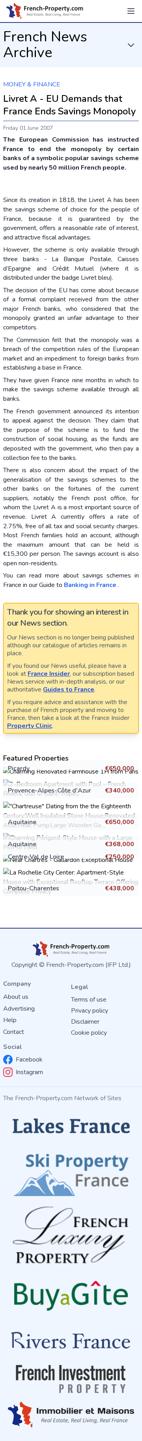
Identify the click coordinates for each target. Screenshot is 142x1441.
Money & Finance (31, 84)
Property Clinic (29, 725)
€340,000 (119, 790)
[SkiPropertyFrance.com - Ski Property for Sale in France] (71, 1172)
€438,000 (119, 888)
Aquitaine (22, 822)
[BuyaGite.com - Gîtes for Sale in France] (71, 1296)
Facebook (29, 1059)
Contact (13, 1032)
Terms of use (88, 999)
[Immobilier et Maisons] (71, 1414)
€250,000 (119, 856)
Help (10, 1020)
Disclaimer (85, 1021)
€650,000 (119, 768)
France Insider (49, 673)
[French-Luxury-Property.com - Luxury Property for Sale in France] (71, 1234)
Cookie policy (89, 1032)
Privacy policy (89, 1010)
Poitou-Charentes (33, 888)
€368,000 (119, 844)
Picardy (19, 768)
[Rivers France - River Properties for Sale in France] (71, 1340)
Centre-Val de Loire (36, 856)
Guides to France (68, 689)
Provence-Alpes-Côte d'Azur (49, 790)
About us (15, 996)
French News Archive (45, 44)
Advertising (19, 1008)
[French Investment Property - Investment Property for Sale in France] (71, 1379)
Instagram (29, 1072)
